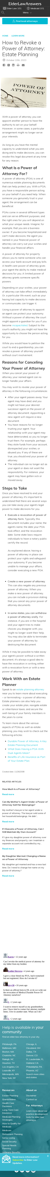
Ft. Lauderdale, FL (35, 1059)
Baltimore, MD (9, 1048)
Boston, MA (8, 1051)
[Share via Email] (23, 65)
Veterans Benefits (11, 1152)
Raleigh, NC (8, 1059)
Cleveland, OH (33, 1048)
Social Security (9, 1141)
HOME (5, 36)
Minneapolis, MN (10, 1074)
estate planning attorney (30, 689)
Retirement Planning (12, 1134)
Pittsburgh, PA (9, 1044)
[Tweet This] (8, 65)
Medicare (6, 1130)
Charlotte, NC (9, 1055)
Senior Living (8, 1137)
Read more (8, 794)
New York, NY (9, 1078)
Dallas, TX (31, 1051)
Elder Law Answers (25, 3)
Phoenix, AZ (32, 1070)
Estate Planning (10, 1095)
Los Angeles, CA (10, 1066)
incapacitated (20, 325)
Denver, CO (32, 1055)
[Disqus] (25, 914)
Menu (26, 12)
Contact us (31, 1099)
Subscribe (17, 1160)
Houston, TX (8, 1063)
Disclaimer (31, 1095)
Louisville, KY (8, 1070)
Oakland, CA (32, 1063)
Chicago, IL (31, 1044)
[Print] (18, 65)
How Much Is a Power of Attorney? (21, 789)
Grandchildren (9, 1099)
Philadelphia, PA (34, 1066)
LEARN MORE (18, 36)
